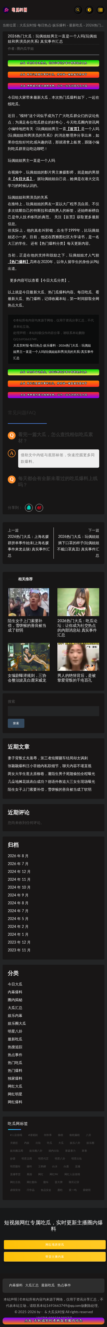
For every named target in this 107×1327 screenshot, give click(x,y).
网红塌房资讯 (54, 1244)
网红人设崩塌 (72, 1174)
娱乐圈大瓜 (17, 1023)
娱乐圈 (90, 1143)
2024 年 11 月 (19, 880)
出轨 (38, 1143)
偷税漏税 (74, 1135)
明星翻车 (15, 1166)
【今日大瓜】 (22, 179)
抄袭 (12, 1158)
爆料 (29, 1166)
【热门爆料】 (19, 262)
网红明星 (15, 1094)
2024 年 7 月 (18, 911)
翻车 (46, 1182)
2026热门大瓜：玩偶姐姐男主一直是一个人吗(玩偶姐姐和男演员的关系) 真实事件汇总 (53, 352)
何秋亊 (48, 1135)
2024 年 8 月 (18, 903)
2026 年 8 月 (18, 856)
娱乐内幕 (15, 1016)
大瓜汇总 (15, 1008)
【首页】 (73, 129)
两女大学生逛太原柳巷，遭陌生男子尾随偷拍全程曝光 (51, 774)
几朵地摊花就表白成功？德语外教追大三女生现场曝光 (51, 782)
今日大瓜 (15, 984)
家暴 (84, 1151)
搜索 (11, 702)
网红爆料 (15, 1102)
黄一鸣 (73, 1190)
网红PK (54, 1174)
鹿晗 (60, 1190)
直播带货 (15, 1174)
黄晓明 (87, 1190)
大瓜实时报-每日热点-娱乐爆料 (42, 25)
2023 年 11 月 (19, 950)
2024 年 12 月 (19, 872)
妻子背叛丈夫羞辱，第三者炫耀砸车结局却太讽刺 (48, 758)
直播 (77, 1166)
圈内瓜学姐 (25, 49)
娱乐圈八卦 (35, 1151)
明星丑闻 (27, 1158)
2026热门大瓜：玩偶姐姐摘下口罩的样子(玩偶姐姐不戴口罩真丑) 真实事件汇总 (78, 546)
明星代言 (43, 1158)
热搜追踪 (15, 1047)
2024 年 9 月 (18, 895)
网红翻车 (32, 1182)
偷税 (60, 1135)
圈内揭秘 (15, 1000)
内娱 (26, 1143)
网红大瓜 (15, 1086)
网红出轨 (15, 1182)
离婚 (29, 1174)
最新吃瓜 (76, 25)
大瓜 (61, 1143)
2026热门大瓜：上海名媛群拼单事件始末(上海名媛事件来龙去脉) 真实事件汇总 (29, 546)
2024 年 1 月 (18, 934)
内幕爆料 (15, 992)
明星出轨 (76, 1158)
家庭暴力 (70, 1151)
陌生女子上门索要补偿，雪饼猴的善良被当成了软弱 (27, 625)
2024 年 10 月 (19, 887)
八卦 (88, 1135)
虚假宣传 (15, 1190)
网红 (40, 1174)
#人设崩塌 (16, 1135)
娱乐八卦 (75, 1143)
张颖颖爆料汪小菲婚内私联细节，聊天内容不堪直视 (49, 766)
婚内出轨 (54, 1151)
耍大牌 (59, 1182)
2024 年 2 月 (18, 927)
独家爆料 (15, 1078)
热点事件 (15, 1055)
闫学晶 (31, 1190)
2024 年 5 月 (18, 919)
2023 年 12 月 (19, 942)
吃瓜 (49, 1143)
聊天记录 (74, 1182)
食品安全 (46, 1190)
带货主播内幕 (54, 1256)
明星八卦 (15, 1031)
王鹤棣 (42, 1166)
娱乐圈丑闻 (16, 1151)
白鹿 (66, 1166)
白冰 (54, 1166)
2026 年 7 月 (18, 864)
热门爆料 (15, 1071)
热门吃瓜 (15, 1063)
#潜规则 (33, 1135)
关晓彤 (14, 1143)
